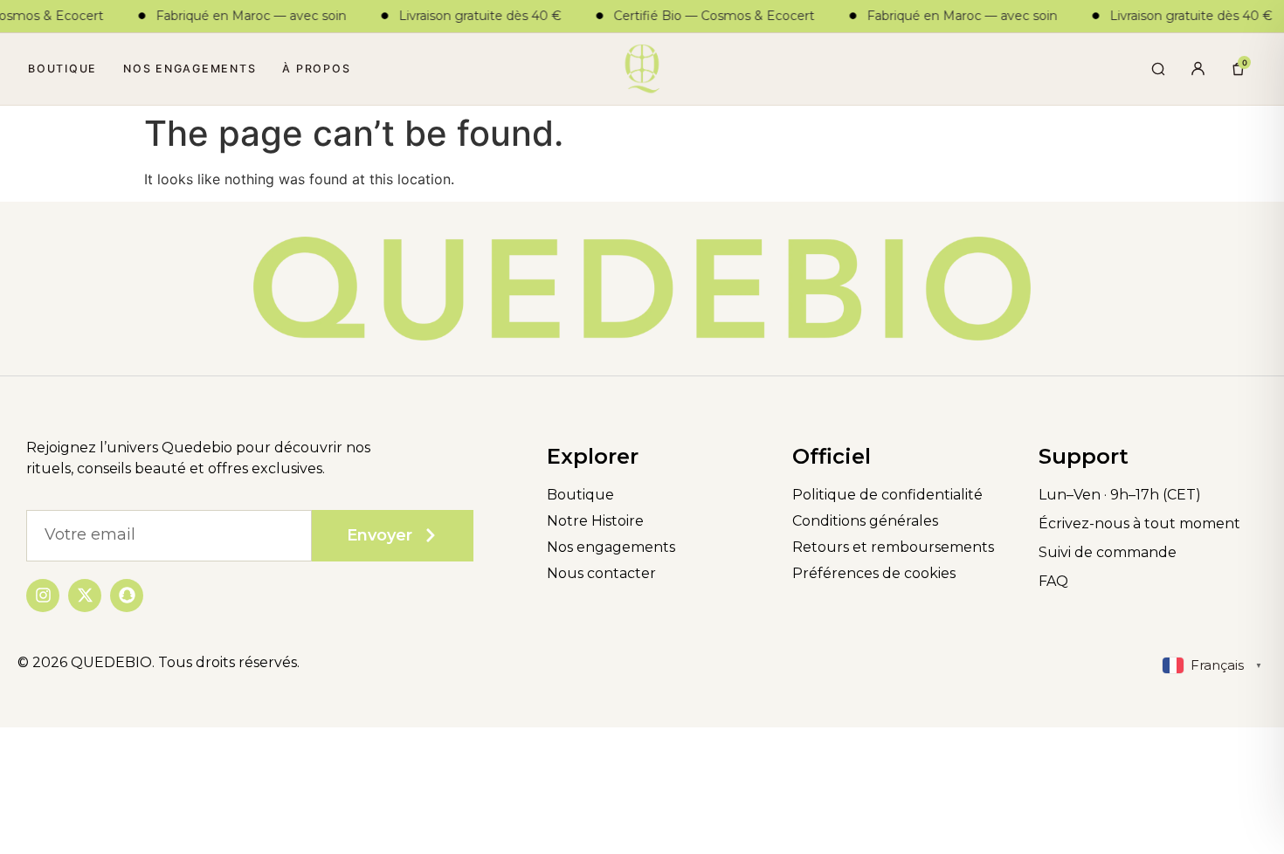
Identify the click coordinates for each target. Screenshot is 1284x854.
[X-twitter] (84, 595)
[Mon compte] (1197, 69)
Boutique (62, 68)
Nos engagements (189, 68)
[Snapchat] (126, 595)
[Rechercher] (1157, 69)
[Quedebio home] (642, 69)
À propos (316, 68)
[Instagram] (42, 595)
